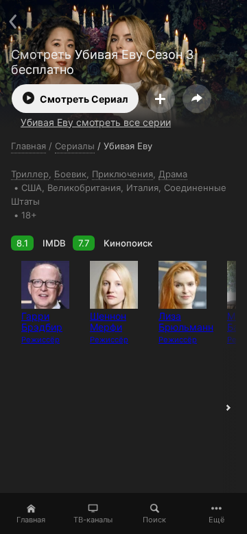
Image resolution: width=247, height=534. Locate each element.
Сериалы (75, 145)
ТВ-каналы (93, 519)
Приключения (122, 173)
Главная (30, 519)
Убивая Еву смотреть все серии (96, 122)
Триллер (30, 173)
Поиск (154, 519)
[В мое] (160, 98)
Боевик (70, 173)
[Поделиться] (197, 98)
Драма (172, 173)
